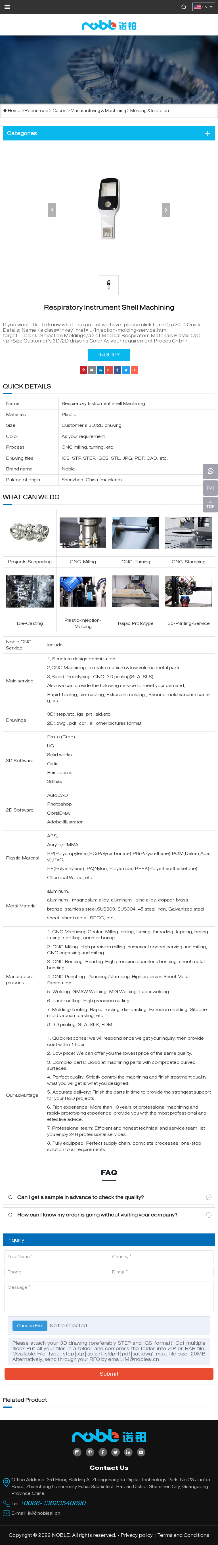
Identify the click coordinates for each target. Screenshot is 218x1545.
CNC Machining (68, 667)
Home (14, 110)
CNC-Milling (83, 561)
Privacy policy (137, 1535)
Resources (36, 110)
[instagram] (77, 1452)
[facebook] (102, 1452)
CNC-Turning (135, 561)
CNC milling (74, 447)
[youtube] (141, 1452)
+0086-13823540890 (52, 1503)
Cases (59, 110)
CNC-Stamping (189, 561)
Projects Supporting (30, 561)
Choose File (30, 1325)
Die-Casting (30, 623)
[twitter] (115, 1452)
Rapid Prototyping (71, 676)
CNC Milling (65, 946)
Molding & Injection (149, 110)
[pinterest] (90, 1452)
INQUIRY (109, 355)
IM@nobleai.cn (141, 1359)
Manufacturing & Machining (98, 110)
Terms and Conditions (183, 1535)
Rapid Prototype (136, 623)
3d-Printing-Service (189, 623)
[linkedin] (128, 1452)
